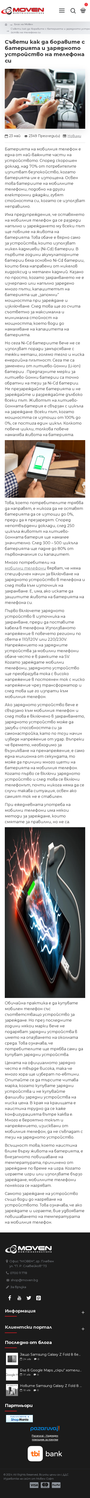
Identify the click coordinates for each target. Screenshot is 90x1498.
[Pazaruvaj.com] (44, 1430)
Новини (74, 136)
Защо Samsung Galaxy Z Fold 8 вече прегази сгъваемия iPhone (51, 1354)
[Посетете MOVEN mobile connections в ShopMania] (19, 1418)
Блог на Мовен (23, 24)
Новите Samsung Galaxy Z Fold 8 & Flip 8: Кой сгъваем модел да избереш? (51, 1386)
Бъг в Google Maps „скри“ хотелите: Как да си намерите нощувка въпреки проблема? (51, 1370)
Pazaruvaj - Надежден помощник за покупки (45, 1437)
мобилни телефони (25, 568)
